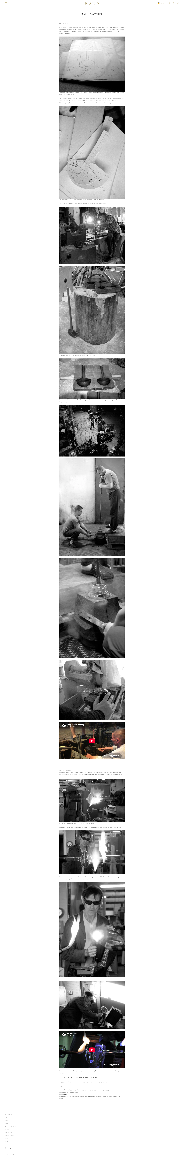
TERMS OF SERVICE (9, 1135)
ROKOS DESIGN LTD (9, 1114)
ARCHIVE (7, 1141)
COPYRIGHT (7, 1138)
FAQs (6, 1117)
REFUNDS (7, 1129)
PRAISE (6, 1120)
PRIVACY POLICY (9, 1132)
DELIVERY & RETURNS (10, 1126)
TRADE (6, 1123)
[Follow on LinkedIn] (11, 1148)
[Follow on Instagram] (6, 1148)
